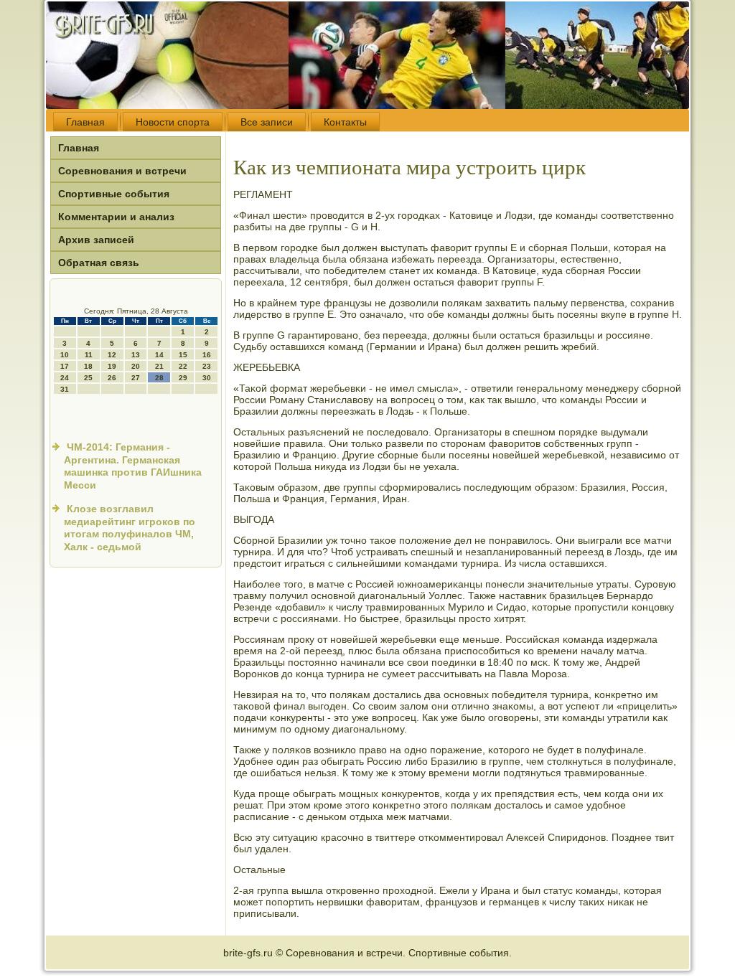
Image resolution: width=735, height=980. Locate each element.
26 (112, 378)
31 (64, 389)
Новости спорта (173, 122)
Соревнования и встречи (122, 170)
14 (159, 355)
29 (183, 378)
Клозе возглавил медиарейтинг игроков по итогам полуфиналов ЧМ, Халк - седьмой (129, 527)
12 (112, 355)
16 (206, 355)
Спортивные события (113, 193)
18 (88, 366)
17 (64, 366)
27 (135, 378)
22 (183, 366)
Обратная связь (98, 262)
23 (206, 366)
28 (159, 378)
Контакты (345, 122)
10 (64, 355)
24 (64, 378)
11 (89, 355)
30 (206, 378)
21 (159, 366)
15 (183, 355)
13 (135, 355)
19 (112, 366)
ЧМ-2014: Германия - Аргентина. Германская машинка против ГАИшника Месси (133, 466)
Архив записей (96, 239)
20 (135, 366)
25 (88, 378)
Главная (85, 122)
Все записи (266, 122)
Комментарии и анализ (116, 216)
